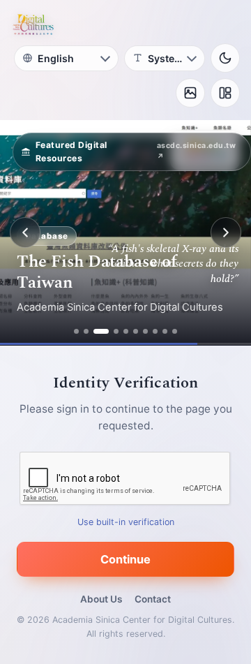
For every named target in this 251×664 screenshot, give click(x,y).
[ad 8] (155, 331)
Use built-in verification (125, 522)
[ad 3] (101, 331)
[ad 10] (174, 331)
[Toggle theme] (225, 58)
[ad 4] (116, 331)
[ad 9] (164, 331)
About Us (101, 599)
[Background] (190, 93)
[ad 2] (86, 331)
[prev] (25, 232)
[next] (226, 232)
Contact (153, 599)
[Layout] (225, 93)
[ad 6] (135, 331)
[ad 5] (125, 331)
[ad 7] (145, 331)
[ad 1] (76, 331)
